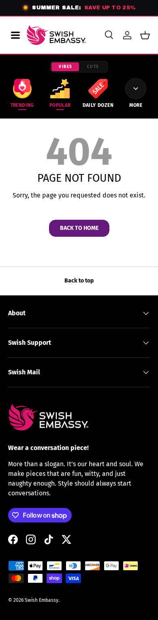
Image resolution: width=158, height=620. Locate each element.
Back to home (79, 228)
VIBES (66, 66)
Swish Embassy (41, 600)
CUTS (93, 66)
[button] (145, 35)
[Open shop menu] (15, 35)
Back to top (79, 280)
